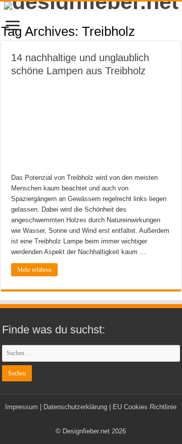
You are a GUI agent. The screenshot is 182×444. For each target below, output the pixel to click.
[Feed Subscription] (178, 31)
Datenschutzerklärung (75, 407)
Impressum (21, 407)
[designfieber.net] (91, 6)
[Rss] (91, 419)
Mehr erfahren (34, 269)
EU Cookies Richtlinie (144, 407)
